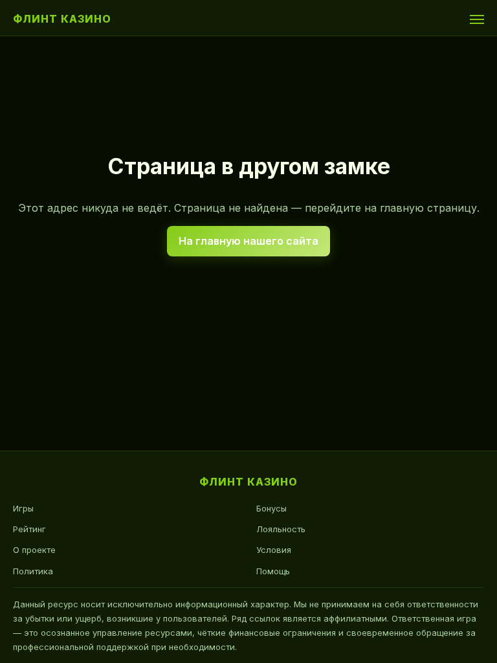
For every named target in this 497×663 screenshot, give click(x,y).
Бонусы (271, 508)
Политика (33, 571)
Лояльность (280, 529)
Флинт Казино (62, 18)
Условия (273, 550)
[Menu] (477, 19)
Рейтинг (29, 529)
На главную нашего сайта (248, 240)
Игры (23, 508)
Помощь (273, 571)
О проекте (34, 550)
